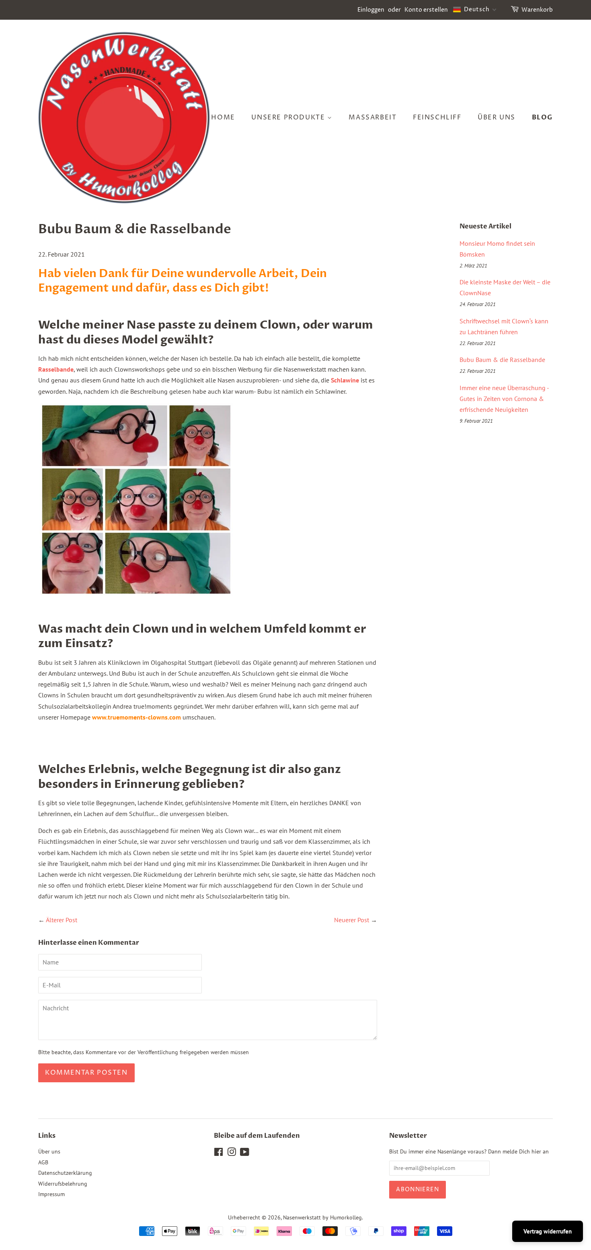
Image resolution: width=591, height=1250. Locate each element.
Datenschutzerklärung (65, 1172)
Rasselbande (56, 369)
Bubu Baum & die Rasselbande (502, 360)
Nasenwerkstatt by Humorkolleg (322, 1217)
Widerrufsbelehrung (62, 1183)
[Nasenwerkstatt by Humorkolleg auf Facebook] (218, 1153)
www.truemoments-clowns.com (136, 717)
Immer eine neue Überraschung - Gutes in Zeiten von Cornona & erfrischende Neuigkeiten (504, 398)
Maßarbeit (372, 117)
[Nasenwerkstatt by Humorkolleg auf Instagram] (231, 1153)
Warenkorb (537, 10)
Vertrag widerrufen (547, 1231)
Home (223, 117)
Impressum (51, 1194)
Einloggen (370, 10)
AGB (43, 1162)
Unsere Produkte (289, 117)
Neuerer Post (351, 920)
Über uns (496, 117)
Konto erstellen (426, 10)
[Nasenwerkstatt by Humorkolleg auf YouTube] (244, 1153)
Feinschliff (437, 117)
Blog (542, 117)
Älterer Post (61, 920)
